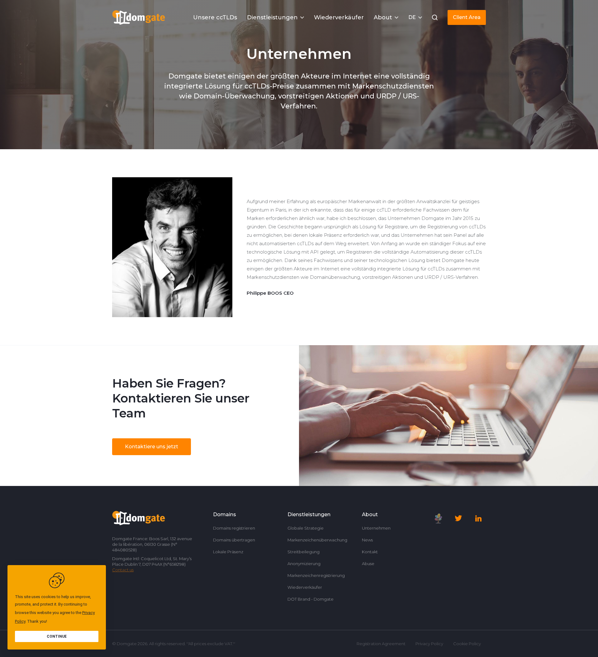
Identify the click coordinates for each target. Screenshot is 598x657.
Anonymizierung (303, 563)
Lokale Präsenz (228, 551)
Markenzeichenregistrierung (316, 575)
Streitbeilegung (303, 551)
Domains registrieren (234, 528)
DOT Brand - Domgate (310, 599)
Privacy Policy (429, 643)
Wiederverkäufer (304, 587)
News (367, 539)
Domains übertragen (234, 539)
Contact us (123, 569)
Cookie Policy (467, 643)
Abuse (368, 563)
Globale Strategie (305, 528)
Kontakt (370, 551)
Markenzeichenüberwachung (317, 539)
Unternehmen (376, 528)
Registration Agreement (381, 643)
